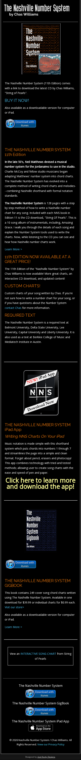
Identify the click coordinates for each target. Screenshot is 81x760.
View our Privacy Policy (50, 744)
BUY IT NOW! (17, 100)
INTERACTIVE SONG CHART (38, 654)
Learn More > (13, 249)
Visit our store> (14, 607)
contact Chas (13, 308)
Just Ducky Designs (46, 757)
